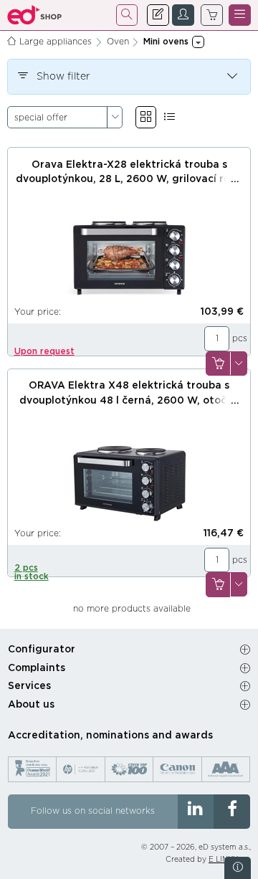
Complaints (36, 668)
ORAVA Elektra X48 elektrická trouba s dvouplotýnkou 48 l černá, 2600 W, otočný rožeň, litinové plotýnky (129, 400)
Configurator (41, 650)
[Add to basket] (218, 363)
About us (31, 705)
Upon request (44, 351)
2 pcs (31, 572)
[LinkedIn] (196, 811)
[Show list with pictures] (169, 117)
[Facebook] (232, 811)
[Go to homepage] (34, 15)
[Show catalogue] (145, 117)
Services (29, 686)
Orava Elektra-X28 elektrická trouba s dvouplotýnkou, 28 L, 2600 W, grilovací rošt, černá (129, 179)
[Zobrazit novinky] (237, 868)
